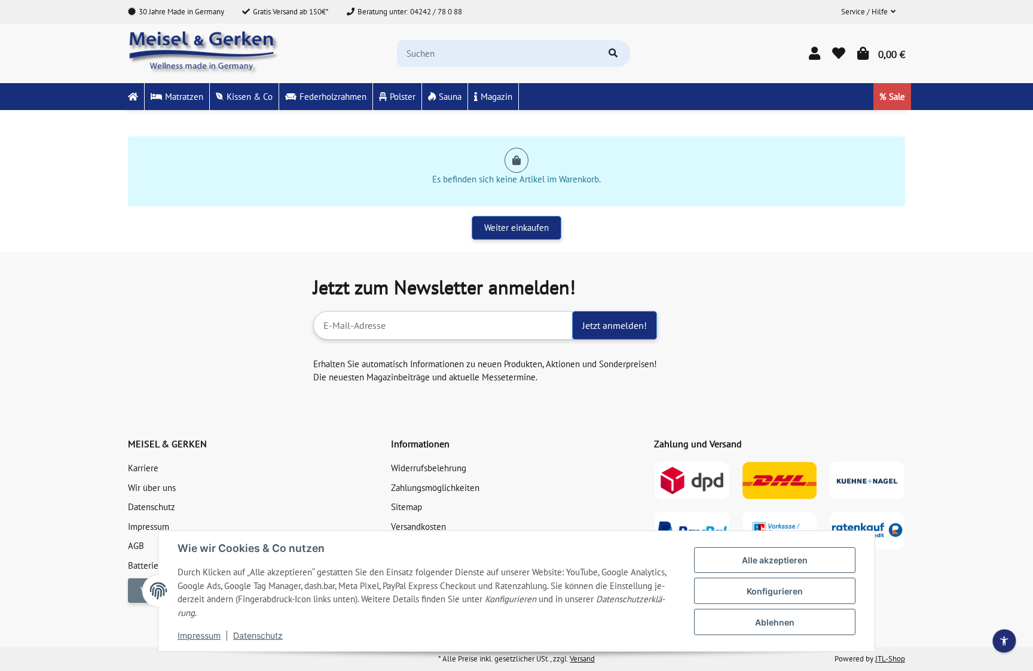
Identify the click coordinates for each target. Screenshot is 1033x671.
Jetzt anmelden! (614, 325)
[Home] (133, 96)
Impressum (199, 635)
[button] (868, 12)
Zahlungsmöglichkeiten (435, 487)
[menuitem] (133, 96)
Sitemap (406, 507)
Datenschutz (258, 635)
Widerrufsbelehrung (428, 468)
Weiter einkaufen (516, 227)
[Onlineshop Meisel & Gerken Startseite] (204, 52)
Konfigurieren (775, 591)
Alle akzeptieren (775, 560)
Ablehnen (774, 622)
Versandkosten (418, 526)
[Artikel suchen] (613, 53)
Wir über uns (152, 487)
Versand (582, 659)
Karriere (143, 468)
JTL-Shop (890, 659)
